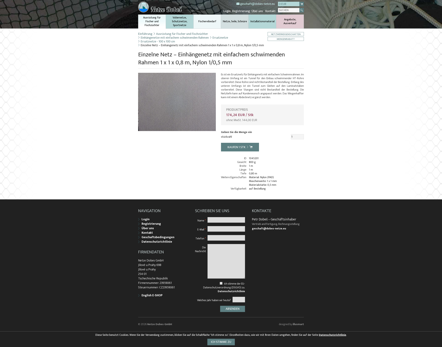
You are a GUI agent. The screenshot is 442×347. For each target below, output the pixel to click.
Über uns (257, 11)
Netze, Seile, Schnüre (235, 21)
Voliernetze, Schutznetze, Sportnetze (179, 21)
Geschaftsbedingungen (158, 237)
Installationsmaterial (262, 21)
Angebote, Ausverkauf (290, 21)
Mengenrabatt (286, 39)
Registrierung (241, 11)
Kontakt (270, 11)
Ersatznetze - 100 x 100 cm (158, 41)
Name (202, 220)
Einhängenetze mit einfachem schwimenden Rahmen (175, 38)
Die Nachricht (200, 249)
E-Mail (201, 229)
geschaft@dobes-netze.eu (257, 4)
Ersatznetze (220, 38)
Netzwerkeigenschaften (286, 34)
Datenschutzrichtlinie (157, 241)
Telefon (200, 238)
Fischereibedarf (207, 21)
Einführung (145, 34)
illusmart (298, 324)
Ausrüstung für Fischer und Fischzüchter (152, 21)
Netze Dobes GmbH (159, 324)
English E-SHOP (152, 295)
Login (226, 11)
